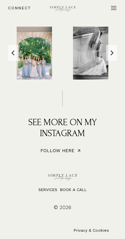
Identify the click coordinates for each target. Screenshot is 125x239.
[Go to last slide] (13, 53)
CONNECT (19, 8)
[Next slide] (111, 53)
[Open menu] (113, 8)
